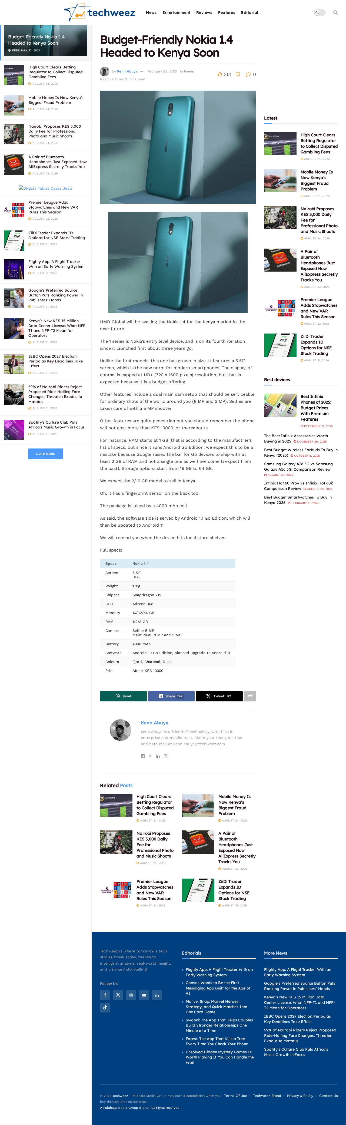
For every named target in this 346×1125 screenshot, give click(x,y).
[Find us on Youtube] (144, 995)
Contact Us (328, 1095)
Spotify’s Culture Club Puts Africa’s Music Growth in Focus (56, 425)
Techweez (120, 1095)
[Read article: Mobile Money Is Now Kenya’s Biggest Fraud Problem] (198, 805)
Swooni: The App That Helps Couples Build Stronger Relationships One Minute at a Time (219, 1025)
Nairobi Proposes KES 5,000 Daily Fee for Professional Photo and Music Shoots (54, 131)
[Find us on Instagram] (131, 995)
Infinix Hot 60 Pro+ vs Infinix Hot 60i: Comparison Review (298, 486)
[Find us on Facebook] (105, 995)
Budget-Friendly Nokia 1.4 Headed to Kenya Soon (36, 40)
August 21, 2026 (234, 905)
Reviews (204, 12)
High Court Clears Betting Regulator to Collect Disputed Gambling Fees (55, 72)
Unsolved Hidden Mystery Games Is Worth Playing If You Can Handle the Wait (220, 1057)
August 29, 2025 (280, 475)
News (151, 12)
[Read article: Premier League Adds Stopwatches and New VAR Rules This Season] (116, 890)
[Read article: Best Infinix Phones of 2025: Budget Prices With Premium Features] (280, 405)
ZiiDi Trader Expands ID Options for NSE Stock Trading (56, 235)
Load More (45, 454)
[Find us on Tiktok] (105, 1007)
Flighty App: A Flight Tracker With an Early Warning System (56, 264)
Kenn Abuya (127, 71)
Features (226, 12)
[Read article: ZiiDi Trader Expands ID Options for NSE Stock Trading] (198, 890)
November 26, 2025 (311, 441)
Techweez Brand (267, 1095)
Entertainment (176, 12)
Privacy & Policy (300, 1095)
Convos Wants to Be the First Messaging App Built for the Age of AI (218, 988)
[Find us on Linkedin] (157, 995)
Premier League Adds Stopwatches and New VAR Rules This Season (53, 207)
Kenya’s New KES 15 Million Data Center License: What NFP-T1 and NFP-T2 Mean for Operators (57, 328)
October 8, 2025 (306, 455)
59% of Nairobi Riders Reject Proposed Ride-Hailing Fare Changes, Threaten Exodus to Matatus (55, 394)
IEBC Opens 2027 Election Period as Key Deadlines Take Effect (55, 361)
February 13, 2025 (304, 503)
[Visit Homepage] (100, 12)
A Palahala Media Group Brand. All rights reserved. (140, 1108)
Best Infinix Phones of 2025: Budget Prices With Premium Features (316, 408)
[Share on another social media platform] (250, 696)
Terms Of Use (235, 1095)
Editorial (249, 12)
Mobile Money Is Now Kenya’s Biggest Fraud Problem (56, 100)
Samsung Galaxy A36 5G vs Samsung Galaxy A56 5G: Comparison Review (298, 466)
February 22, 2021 (162, 71)
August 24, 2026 (152, 820)
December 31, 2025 (318, 426)
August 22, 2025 (319, 489)
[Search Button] (335, 12)
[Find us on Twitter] (118, 995)
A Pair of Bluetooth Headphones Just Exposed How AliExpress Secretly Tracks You (57, 161)
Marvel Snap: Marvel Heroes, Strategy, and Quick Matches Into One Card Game (216, 1006)
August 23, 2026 (234, 868)
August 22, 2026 (152, 905)
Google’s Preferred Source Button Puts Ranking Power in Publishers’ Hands (55, 295)
